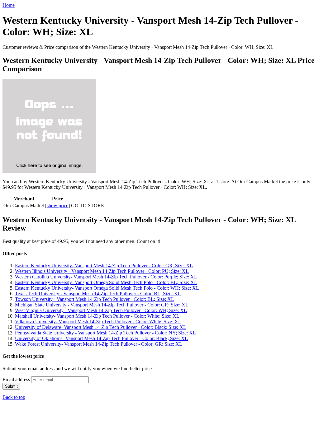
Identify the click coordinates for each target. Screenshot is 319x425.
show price (57, 205)
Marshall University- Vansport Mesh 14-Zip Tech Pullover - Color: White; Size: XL (97, 316)
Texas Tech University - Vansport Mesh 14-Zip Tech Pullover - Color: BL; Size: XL (98, 293)
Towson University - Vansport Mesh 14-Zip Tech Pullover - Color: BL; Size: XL (94, 299)
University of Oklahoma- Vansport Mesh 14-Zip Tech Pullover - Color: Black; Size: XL (101, 338)
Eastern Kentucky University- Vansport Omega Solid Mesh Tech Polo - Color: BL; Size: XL (106, 282)
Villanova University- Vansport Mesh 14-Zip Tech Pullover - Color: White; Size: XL (98, 321)
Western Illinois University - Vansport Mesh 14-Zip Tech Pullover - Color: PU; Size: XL (102, 271)
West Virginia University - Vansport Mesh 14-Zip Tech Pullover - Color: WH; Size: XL (101, 310)
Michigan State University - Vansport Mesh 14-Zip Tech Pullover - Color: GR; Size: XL (101, 304)
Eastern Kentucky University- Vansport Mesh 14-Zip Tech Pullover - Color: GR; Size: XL (104, 265)
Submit (11, 386)
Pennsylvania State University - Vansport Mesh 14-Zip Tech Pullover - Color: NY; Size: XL (105, 332)
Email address (16, 379)
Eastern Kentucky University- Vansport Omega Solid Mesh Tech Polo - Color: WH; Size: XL (107, 288)
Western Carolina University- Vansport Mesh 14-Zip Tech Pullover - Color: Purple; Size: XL (106, 276)
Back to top (13, 397)
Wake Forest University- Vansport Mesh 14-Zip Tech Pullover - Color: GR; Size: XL (98, 344)
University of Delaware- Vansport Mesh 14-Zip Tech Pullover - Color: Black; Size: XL (100, 327)
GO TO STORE (87, 205)
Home (8, 5)
